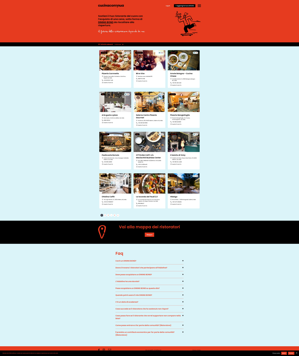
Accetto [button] (291, 353)
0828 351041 (107, 120)
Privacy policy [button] (276, 353)
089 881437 (141, 203)
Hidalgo (173, 197)
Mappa (149, 235)
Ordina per (118, 44)
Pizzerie (104, 52)
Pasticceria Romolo (110, 155)
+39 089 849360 (176, 122)
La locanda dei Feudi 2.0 (147, 197)
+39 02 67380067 (108, 202)
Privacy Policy (196, 350)
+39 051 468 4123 (176, 83)
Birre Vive (140, 73)
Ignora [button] (284, 353)
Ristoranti (138, 52)
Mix (103, 94)
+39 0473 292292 (177, 202)
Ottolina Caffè (108, 197)
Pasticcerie (105, 134)
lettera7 (158, 350)
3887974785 (141, 79)
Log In (168, 6)
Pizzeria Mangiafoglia (180, 115)
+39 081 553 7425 (108, 80)
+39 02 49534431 (142, 164)
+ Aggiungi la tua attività (185, 6)
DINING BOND (105, 22)
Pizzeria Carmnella (110, 73)
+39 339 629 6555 (142, 123)
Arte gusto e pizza (110, 115)
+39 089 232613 (108, 162)
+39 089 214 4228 (177, 162)
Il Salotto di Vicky (177, 155)
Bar (137, 134)
